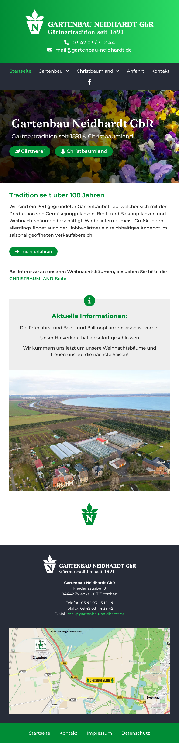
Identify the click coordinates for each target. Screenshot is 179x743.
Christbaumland (95, 71)
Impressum (99, 733)
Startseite (20, 71)
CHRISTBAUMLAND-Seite (37, 278)
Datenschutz (135, 733)
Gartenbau (50, 71)
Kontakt (160, 71)
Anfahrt (135, 71)
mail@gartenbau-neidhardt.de (96, 614)
